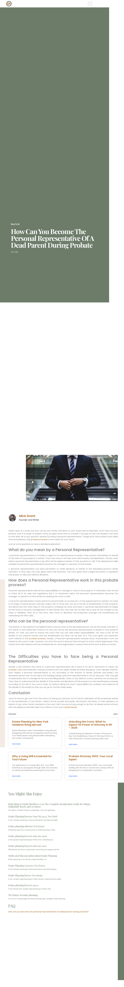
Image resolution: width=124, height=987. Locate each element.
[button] (90, 3)
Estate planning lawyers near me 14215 (27, 845)
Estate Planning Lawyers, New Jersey (26, 865)
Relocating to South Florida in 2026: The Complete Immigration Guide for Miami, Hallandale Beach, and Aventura (49, 805)
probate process (39, 539)
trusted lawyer (70, 707)
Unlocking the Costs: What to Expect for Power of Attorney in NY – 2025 (90, 724)
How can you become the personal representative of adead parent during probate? (48, 911)
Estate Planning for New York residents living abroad (30, 723)
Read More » (16, 744)
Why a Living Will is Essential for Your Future (32, 757)
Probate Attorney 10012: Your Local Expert (91, 757)
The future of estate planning (23, 895)
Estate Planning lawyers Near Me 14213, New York (32, 816)
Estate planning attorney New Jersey (26, 826)
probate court (15, 669)
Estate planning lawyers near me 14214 (27, 836)
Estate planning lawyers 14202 (23, 885)
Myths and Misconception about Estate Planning (32, 855)
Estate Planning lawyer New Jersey (25, 875)
